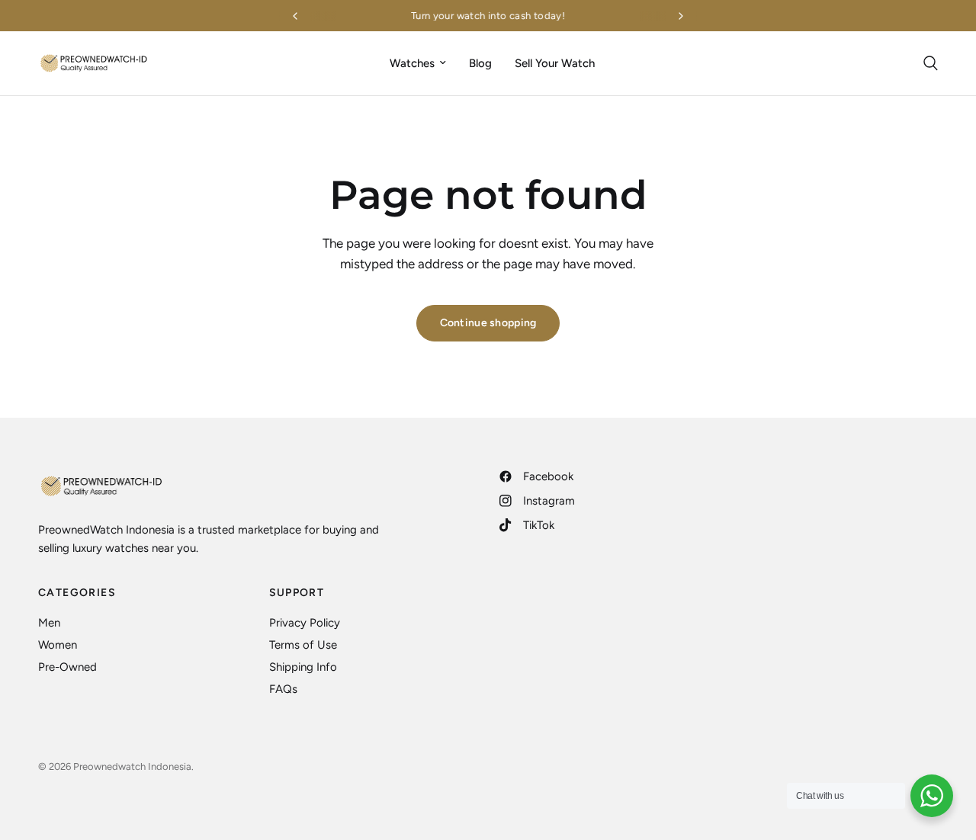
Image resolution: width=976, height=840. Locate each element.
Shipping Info (303, 667)
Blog (480, 63)
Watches (412, 63)
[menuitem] (418, 63)
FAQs (283, 689)
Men (49, 623)
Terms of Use (303, 645)
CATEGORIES (77, 593)
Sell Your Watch (555, 63)
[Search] (927, 63)
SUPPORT (297, 593)
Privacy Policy (304, 623)
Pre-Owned (67, 667)
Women (57, 645)
